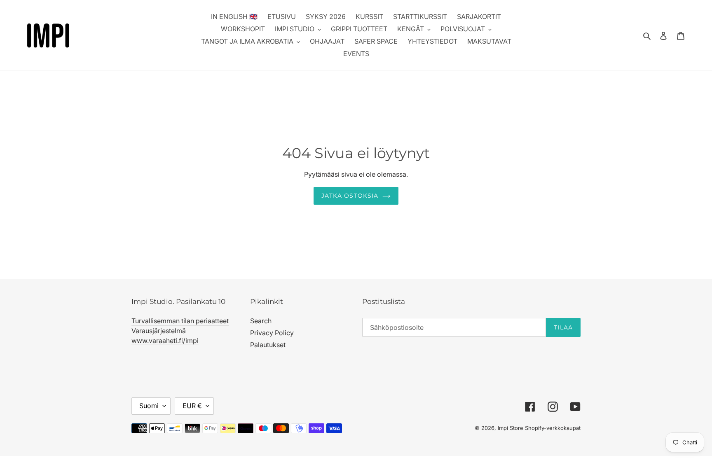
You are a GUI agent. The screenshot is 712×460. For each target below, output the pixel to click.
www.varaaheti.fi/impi (165, 340)
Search (261, 321)
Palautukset (268, 345)
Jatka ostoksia (350, 195)
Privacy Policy (272, 333)
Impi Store (510, 428)
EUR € (192, 406)
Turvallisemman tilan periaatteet (180, 321)
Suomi (149, 406)
